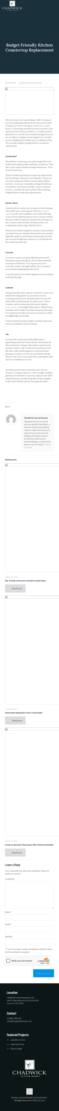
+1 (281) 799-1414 (14, 1018)
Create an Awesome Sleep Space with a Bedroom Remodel (29, 844)
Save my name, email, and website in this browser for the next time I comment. (28, 950)
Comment (10, 878)
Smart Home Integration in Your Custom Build (23, 712)
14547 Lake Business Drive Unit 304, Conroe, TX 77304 (23, 1002)
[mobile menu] (54, 6)
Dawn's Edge (16, 1048)
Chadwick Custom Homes (30, 82)
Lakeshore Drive (17, 1039)
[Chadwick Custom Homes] (12, 6)
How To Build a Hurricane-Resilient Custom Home (25, 580)
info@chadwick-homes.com (19, 1021)
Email (8, 924)
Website (8, 936)
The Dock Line (38, 1100)
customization (11, 307)
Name (8, 912)
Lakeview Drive (17, 1044)
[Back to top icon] (29, 1091)
